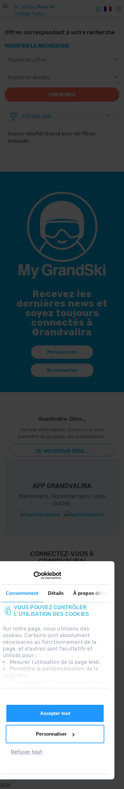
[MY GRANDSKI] (98, 8)
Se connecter (62, 370)
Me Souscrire (62, 352)
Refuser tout (26, 752)
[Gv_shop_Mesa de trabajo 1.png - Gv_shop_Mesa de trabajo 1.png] (31, 9)
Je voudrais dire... (62, 451)
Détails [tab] (56, 593)
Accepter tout (55, 713)
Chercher (62, 95)
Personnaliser (51, 734)
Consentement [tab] (22, 593)
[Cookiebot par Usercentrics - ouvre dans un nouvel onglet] (33, 575)
